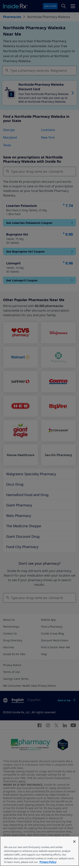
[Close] (74, 841)
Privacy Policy (48, 862)
